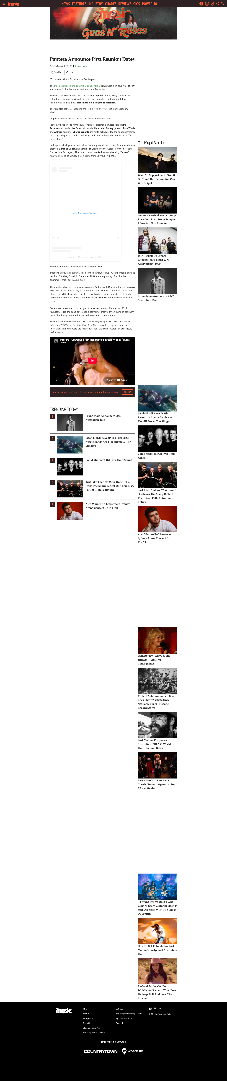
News (65, 4)
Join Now (127, 392)
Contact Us (119, 1023)
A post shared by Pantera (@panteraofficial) (85, 257)
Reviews (124, 4)
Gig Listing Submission (124, 1018)
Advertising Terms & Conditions (94, 1033)
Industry (95, 4)
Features (79, 4)
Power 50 (149, 4)
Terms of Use (87, 1023)
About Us (86, 1014)
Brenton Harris (81, 65)
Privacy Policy (88, 1018)
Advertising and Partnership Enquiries (129, 1014)
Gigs (136, 4)
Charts (110, 4)
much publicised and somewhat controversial (77, 85)
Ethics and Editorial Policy (92, 1028)
